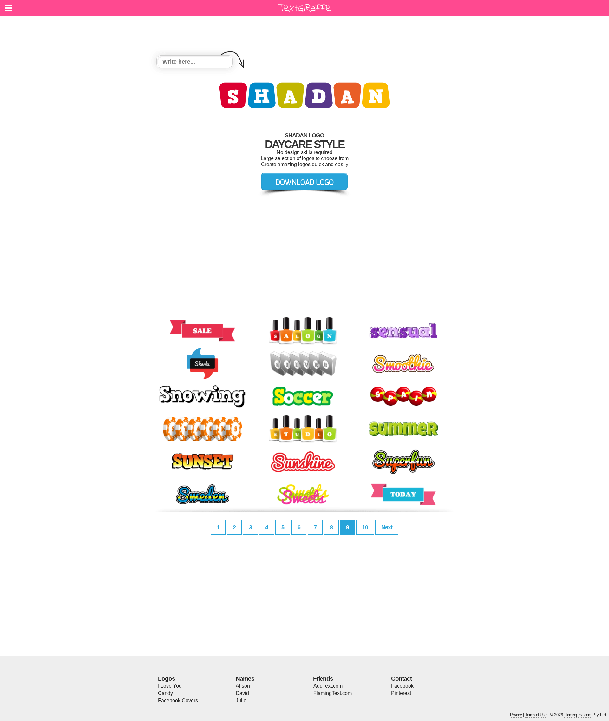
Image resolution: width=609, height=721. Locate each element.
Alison (243, 686)
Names (245, 678)
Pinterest (401, 693)
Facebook (402, 686)
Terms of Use (535, 714)
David (242, 693)
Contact (401, 678)
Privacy (516, 714)
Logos (166, 678)
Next (386, 527)
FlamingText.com (332, 693)
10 (365, 527)
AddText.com (328, 686)
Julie (241, 700)
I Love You (170, 686)
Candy (165, 693)
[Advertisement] (306, 31)
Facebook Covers (178, 700)
